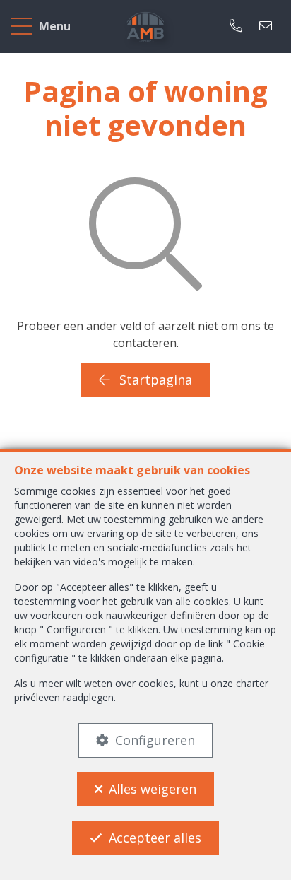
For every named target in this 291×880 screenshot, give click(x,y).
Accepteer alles (155, 837)
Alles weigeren (152, 788)
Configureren (155, 740)
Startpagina (154, 379)
